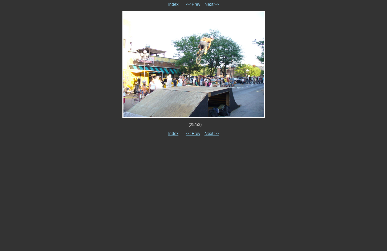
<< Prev (193, 4)
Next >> (212, 4)
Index (173, 4)
